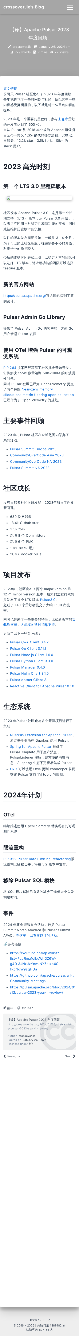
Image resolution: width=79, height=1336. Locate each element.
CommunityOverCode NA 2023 (36, 461)
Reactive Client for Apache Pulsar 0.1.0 (42, 686)
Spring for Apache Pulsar (31, 746)
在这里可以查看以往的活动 (36, 935)
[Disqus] (39, 1123)
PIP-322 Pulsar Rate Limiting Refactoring (37, 859)
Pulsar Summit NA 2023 (30, 468)
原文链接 (10, 88)
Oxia (13, 769)
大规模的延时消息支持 (38, 624)
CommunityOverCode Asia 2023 (37, 455)
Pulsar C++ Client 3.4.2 (29, 642)
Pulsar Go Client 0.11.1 (28, 648)
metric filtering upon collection (48, 395)
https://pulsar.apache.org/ (24, 295)
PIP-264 (9, 368)
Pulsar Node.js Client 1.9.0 (31, 655)
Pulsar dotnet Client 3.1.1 (30, 680)
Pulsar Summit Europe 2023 (33, 449)
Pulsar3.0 (47, 600)
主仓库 (63, 119)
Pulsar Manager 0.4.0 (27, 667)
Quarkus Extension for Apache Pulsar (41, 735)
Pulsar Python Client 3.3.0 (31, 661)
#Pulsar (27, 1008)
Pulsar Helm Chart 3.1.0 (29, 673)
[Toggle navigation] (70, 7)
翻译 (10, 1008)
